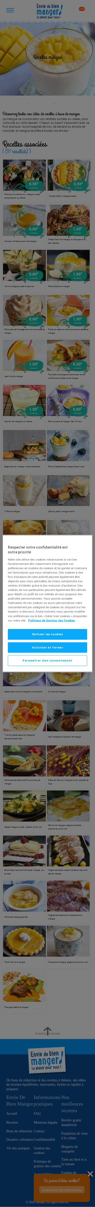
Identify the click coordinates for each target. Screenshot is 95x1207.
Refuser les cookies (47, 634)
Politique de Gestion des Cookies (51, 620)
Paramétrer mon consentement (47, 660)
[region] (47, 603)
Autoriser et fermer (47, 647)
